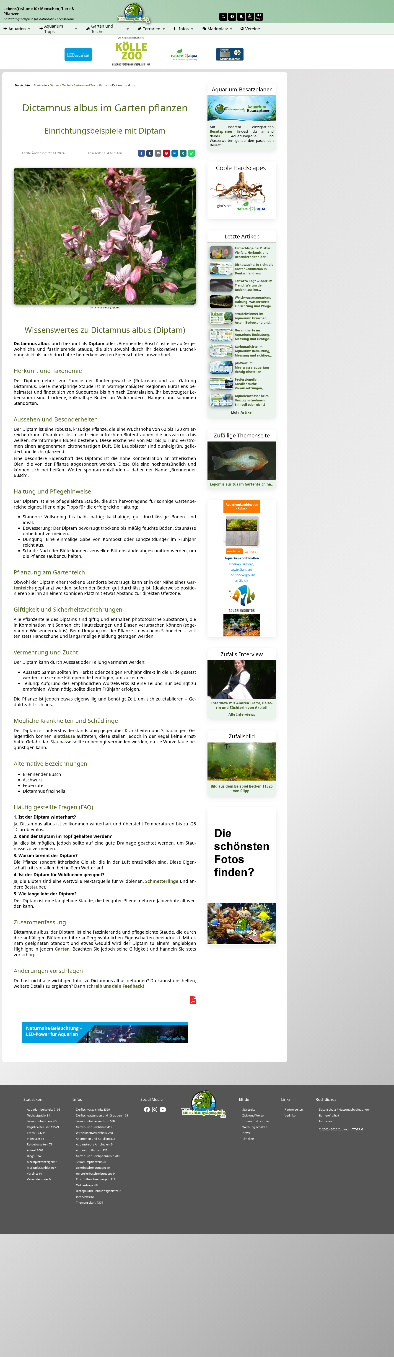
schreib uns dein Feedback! (115, 986)
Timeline (248, 1139)
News (246, 1133)
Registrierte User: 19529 (43, 1127)
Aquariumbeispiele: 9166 (43, 1109)
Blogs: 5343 (34, 1156)
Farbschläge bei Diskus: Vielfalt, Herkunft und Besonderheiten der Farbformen (253, 254)
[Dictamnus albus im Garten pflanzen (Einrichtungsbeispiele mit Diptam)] (105, 303)
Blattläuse (64, 736)
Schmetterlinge (161, 881)
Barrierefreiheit (329, 1115)
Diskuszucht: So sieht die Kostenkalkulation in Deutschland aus (254, 268)
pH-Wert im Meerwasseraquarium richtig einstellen (252, 367)
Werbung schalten (254, 1127)
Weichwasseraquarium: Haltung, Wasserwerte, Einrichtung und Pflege (253, 301)
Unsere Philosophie (255, 1121)
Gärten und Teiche (102, 28)
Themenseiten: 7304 (89, 1202)
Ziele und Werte (253, 1115)
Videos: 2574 (35, 1139)
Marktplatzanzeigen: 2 (42, 1162)
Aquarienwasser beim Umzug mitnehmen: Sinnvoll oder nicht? (252, 400)
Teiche (66, 85)
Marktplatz (217, 28)
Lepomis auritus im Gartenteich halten (244, 484)
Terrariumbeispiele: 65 (42, 1121)
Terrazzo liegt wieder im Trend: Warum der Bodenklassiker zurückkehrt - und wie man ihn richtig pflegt (253, 289)
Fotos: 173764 (36, 1133)
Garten (62, 949)
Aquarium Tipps (53, 28)
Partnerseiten (294, 1109)
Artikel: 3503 (35, 1150)
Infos (184, 28)
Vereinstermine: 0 (39, 1179)
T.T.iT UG (357, 1129)
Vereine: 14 (34, 1173)
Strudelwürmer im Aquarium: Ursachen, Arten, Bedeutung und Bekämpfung (252, 320)
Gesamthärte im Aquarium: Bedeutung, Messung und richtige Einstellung (252, 336)
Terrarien (151, 28)
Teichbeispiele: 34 (38, 1115)
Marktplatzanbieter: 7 (41, 1168)
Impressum (326, 1121)
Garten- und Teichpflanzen (91, 85)
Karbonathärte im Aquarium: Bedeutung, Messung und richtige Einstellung (252, 353)
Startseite (40, 85)
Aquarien (17, 28)
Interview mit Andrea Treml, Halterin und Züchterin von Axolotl (241, 705)
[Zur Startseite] (203, 1117)
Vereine (252, 28)
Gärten (54, 85)
